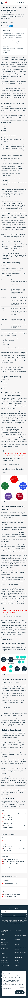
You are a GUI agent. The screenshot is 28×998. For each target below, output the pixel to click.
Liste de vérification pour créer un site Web (14, 870)
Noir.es (2, 934)
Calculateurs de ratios (19, 941)
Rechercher (20, 2)
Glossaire (17, 944)
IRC (20, 624)
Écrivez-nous (4, 960)
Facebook (17, 962)
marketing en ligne (12, 88)
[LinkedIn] (12, 26)
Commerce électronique (9, 896)
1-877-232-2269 (4, 962)
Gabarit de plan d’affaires (20, 935)
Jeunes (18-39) (4, 942)
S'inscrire (14, 915)
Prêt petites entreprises (20, 933)
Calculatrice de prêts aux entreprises (20, 938)
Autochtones (4, 937)
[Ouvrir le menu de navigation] (26, 3)
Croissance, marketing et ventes (11, 894)
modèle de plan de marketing (8, 806)
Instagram (17, 965)
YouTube (16, 968)
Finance (5, 892)
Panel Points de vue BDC (20, 952)
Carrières (17, 949)
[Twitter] (10, 26)
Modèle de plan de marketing (10, 859)
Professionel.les (4, 951)
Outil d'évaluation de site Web (11, 863)
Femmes (3, 939)
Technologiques (4, 948)
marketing (6, 180)
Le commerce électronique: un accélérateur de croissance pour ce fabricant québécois (12, 844)
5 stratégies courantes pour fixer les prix (13, 840)
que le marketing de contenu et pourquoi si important (12, 429)
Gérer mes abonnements (20, 947)
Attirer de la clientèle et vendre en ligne (13, 861)
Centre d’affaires (5, 965)
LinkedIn (16, 960)
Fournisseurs (4, 953)
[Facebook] (7, 26)
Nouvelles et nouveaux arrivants (5, 945)
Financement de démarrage (10, 883)
